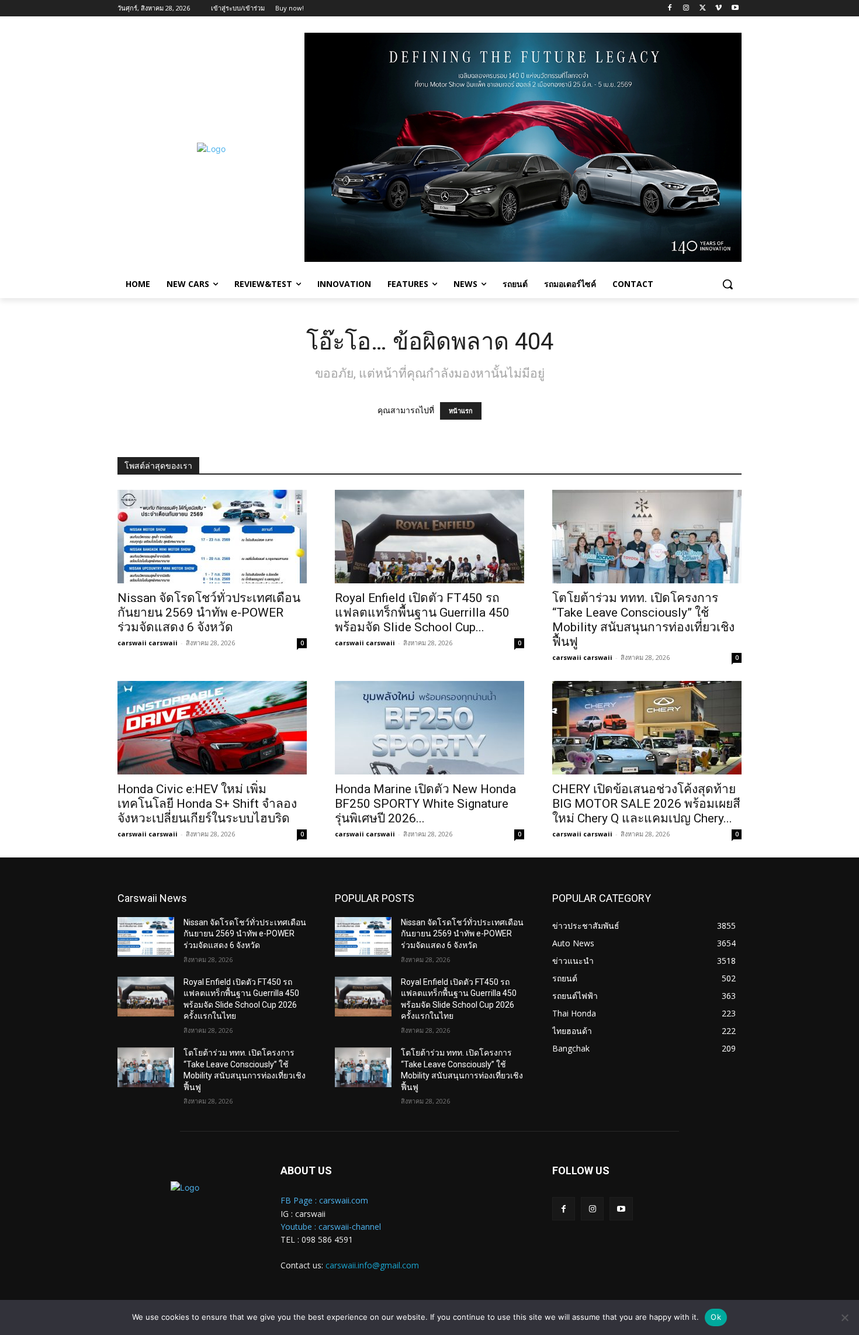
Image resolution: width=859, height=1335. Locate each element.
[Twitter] (702, 8)
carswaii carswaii (147, 642)
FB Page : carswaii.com (324, 1200)
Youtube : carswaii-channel (330, 1226)
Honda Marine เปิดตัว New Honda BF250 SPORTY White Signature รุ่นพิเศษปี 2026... (425, 803)
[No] (844, 1317)
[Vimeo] (718, 8)
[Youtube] (735, 8)
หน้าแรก (461, 411)
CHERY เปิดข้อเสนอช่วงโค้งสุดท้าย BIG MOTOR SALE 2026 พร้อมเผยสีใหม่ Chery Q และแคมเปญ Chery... (646, 803)
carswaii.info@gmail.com (372, 1265)
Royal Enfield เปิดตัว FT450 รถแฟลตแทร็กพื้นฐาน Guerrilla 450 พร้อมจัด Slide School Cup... (422, 612)
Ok (716, 1317)
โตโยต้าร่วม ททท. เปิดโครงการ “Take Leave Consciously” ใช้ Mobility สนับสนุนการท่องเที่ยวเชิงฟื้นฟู (643, 620)
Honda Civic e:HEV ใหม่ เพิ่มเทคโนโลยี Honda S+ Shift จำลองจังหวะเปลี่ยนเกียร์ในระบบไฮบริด (207, 803)
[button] (727, 284)
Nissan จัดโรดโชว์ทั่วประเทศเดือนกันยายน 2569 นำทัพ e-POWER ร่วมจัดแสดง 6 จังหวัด (208, 612)
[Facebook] (670, 8)
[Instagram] (686, 8)
